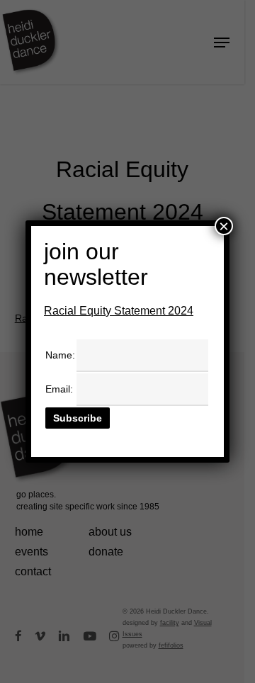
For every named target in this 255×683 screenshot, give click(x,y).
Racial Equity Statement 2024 (118, 311)
